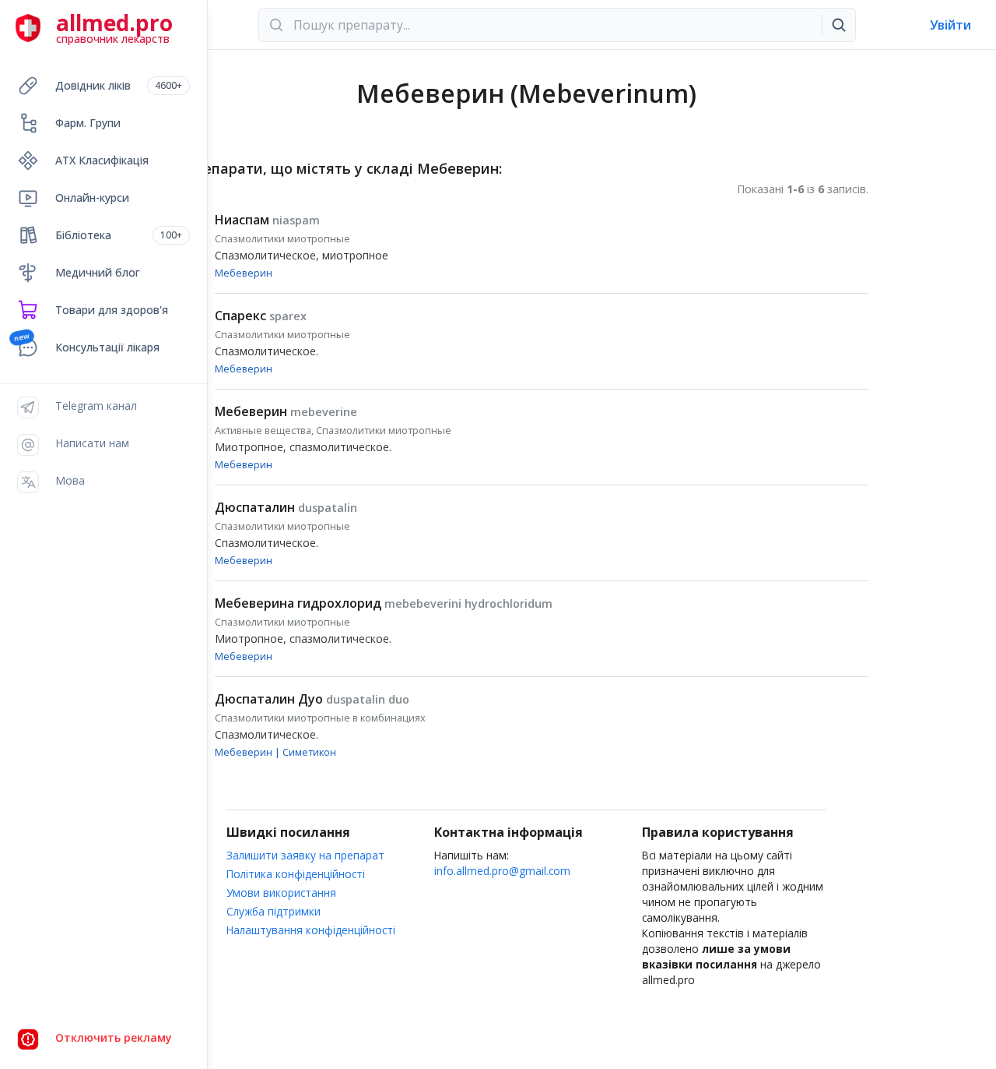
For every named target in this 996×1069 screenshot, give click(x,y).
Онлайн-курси (92, 197)
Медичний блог (97, 272)
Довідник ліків (118, 85)
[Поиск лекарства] (838, 25)
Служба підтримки (273, 911)
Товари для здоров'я (111, 309)
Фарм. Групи (88, 122)
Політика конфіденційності (295, 873)
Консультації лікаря (107, 347)
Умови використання (281, 892)
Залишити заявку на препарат (305, 855)
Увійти (950, 25)
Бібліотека (118, 235)
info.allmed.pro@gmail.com (502, 870)
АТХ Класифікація (102, 160)
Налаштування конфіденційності (310, 930)
